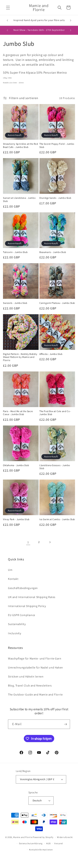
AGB (48, 843)
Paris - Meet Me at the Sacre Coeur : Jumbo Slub (18, 413)
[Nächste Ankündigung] (70, 20)
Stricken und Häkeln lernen (26, 676)
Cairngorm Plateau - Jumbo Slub (57, 302)
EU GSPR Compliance (21, 615)
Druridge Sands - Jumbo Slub (55, 197)
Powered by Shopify (43, 837)
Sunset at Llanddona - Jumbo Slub (19, 199)
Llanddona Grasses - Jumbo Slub (54, 467)
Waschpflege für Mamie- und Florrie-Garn (34, 658)
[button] (8, 7)
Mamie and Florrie (23, 837)
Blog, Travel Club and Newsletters (30, 685)
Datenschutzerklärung (31, 843)
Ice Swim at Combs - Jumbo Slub (57, 519)
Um (10, 570)
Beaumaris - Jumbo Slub (52, 252)
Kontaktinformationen (41, 849)
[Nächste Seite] (49, 542)
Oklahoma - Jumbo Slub (16, 465)
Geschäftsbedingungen (23, 588)
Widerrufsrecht (65, 837)
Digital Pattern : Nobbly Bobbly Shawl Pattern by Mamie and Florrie (20, 357)
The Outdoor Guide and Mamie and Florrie (35, 694)
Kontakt (13, 579)
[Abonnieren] (65, 724)
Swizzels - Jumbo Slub (15, 302)
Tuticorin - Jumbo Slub (15, 252)
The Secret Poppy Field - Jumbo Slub (56, 145)
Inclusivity (14, 633)
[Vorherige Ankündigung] (7, 20)
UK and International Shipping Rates (31, 597)
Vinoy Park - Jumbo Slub (16, 519)
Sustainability (17, 624)
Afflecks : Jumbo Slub (51, 353)
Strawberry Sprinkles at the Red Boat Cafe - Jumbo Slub (20, 145)
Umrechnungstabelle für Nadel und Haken (35, 667)
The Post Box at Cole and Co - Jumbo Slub (55, 413)
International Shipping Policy (27, 606)
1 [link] (28, 542)
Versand (58, 843)
